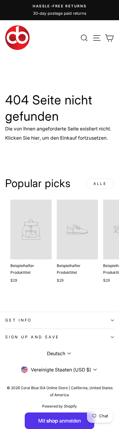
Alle (99, 183)
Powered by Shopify (59, 406)
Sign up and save (32, 337)
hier (35, 138)
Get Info (18, 320)
